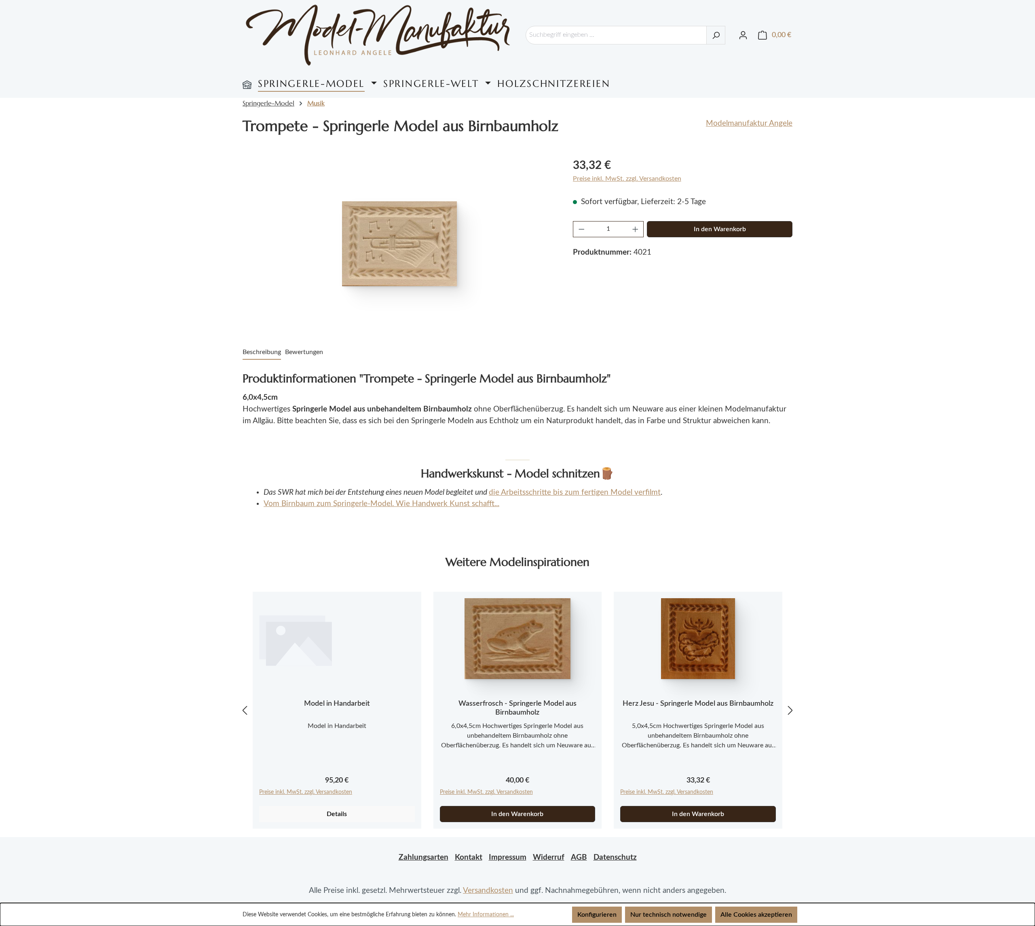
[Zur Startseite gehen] (378, 35)
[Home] (247, 83)
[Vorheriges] (245, 710)
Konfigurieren (597, 914)
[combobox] (616, 35)
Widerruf (548, 857)
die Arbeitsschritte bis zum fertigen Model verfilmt (575, 492)
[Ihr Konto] (743, 35)
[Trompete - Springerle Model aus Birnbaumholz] (399, 244)
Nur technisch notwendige (668, 914)
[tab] (262, 352)
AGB (579, 857)
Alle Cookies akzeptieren (756, 914)
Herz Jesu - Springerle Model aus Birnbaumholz (698, 703)
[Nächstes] (790, 710)
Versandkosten (488, 890)
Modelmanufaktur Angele (749, 123)
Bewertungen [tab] (304, 352)
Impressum (507, 857)
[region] (399, 244)
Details (337, 814)
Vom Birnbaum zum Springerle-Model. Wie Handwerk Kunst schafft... (381, 504)
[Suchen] (715, 35)
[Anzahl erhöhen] (635, 229)
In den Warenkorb (720, 229)
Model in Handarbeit (337, 703)
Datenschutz (615, 857)
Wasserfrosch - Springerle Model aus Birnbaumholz (517, 708)
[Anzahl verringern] (581, 229)
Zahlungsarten (423, 857)
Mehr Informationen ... (486, 915)
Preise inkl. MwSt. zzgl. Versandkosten (627, 178)
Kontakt (468, 857)
